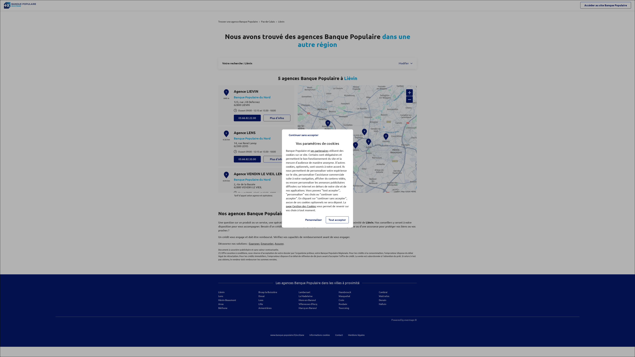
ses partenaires (319, 150)
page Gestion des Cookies (301, 206)
